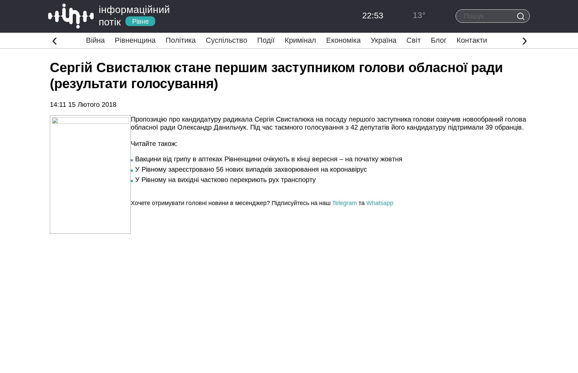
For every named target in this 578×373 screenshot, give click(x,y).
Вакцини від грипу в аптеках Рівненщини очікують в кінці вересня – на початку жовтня (268, 159)
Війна (95, 40)
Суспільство (226, 40)
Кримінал (300, 40)
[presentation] (55, 40)
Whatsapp (379, 203)
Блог (439, 40)
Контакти (472, 40)
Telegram (344, 203)
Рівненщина (135, 40)
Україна (383, 40)
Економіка (343, 40)
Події (266, 40)
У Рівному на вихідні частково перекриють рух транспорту (225, 179)
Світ (413, 40)
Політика (181, 40)
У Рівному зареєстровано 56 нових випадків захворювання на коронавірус (251, 169)
